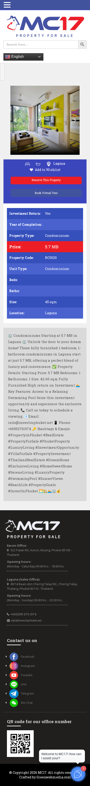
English (17, 57)
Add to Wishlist (47, 169)
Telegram (27, 693)
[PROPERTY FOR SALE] (45, 26)
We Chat (27, 703)
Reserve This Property (46, 180)
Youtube (27, 675)
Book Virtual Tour (46, 193)
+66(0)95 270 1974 (23, 614)
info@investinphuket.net (26, 620)
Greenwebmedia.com (53, 777)
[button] (15, 120)
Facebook (27, 656)
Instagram (28, 666)
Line (24, 684)
